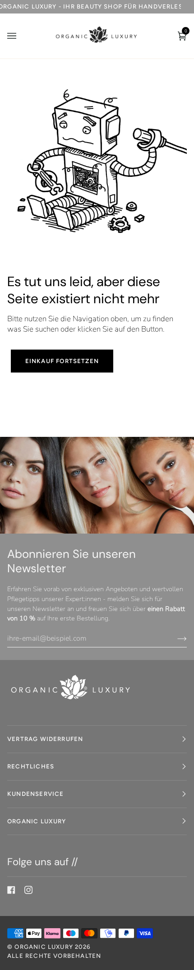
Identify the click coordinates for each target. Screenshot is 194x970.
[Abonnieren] (175, 638)
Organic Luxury (44, 946)
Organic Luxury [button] (36, 821)
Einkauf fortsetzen (62, 360)
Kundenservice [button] (35, 793)
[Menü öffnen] (20, 35)
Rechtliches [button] (30, 766)
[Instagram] (28, 890)
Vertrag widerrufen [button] (45, 738)
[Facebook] (11, 890)
